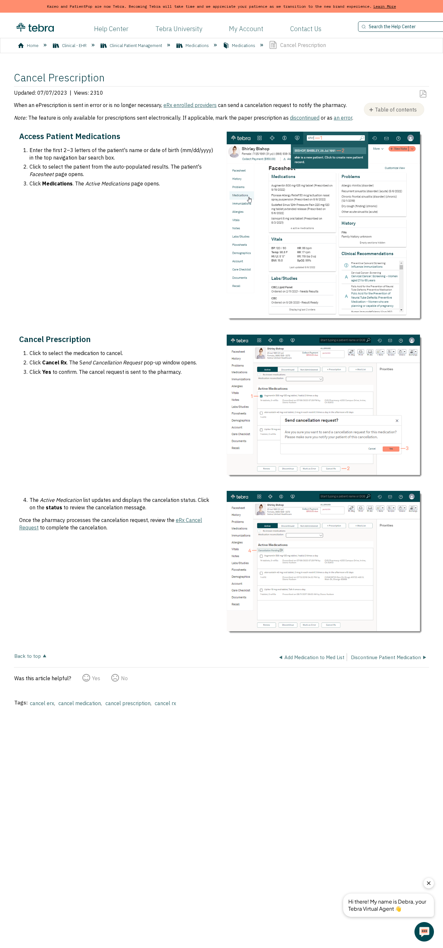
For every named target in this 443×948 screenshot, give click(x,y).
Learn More (384, 6)
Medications (197, 45)
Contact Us (305, 28)
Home (33, 45)
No (124, 678)
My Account (246, 28)
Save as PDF (422, 94)
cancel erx (42, 703)
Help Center (111, 28)
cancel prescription (127, 703)
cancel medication (79, 703)
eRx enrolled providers (190, 105)
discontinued (304, 117)
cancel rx (165, 703)
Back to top (27, 656)
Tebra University (178, 28)
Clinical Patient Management (136, 45)
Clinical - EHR (74, 45)
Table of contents (396, 109)
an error (343, 117)
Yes (96, 678)
